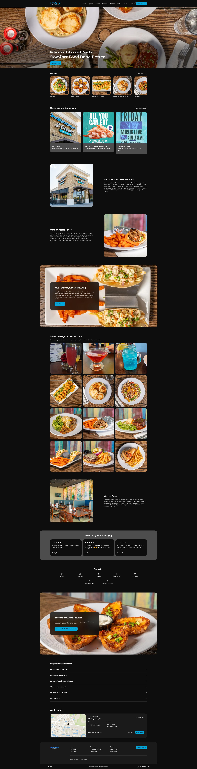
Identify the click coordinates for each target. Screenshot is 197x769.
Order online (139, 732)
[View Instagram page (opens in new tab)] (51, 767)
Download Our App (115, 3)
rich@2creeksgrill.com (112, 726)
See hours (130, 732)
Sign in (133, 3)
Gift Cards (73, 751)
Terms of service (74, 759)
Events (98, 3)
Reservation (93, 751)
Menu (84, 3)
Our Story (105, 3)
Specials (91, 3)
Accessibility (83, 759)
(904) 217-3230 (111, 724)
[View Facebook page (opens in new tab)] (49, 767)
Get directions (139, 717)
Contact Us (113, 751)
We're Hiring (113, 749)
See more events (141, 108)
